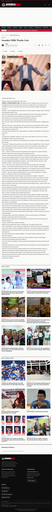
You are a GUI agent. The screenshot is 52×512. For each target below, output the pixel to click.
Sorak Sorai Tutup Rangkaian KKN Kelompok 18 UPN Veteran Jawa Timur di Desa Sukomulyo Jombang (38, 385)
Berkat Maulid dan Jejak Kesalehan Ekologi (37, 411)
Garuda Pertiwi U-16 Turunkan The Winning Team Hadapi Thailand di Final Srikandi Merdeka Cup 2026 (13, 440)
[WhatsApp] (39, 45)
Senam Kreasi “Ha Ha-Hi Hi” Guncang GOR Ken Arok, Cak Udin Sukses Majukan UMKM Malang (38, 349)
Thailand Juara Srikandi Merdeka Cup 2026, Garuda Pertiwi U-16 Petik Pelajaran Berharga (13, 384)
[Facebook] (42, 45)
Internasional (37, 27)
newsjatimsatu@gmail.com (32, 471)
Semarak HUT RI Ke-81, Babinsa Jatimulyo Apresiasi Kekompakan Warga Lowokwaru (37, 439)
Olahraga (4, 381)
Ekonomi (31, 27)
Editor (6, 43)
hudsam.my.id (34, 509)
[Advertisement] (26, 17)
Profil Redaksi (31, 480)
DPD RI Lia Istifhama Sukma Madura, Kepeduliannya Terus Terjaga (10, 412)
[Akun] (49, 5)
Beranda (4, 27)
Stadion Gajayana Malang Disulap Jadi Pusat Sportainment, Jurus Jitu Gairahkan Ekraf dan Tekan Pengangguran (13, 350)
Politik (25, 27)
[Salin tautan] (49, 45)
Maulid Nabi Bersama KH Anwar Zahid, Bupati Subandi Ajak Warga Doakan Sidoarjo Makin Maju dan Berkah (13, 293)
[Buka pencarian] (45, 5)
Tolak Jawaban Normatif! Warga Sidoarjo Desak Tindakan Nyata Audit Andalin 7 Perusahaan (38, 292)
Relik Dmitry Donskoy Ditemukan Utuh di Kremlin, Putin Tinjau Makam (22, 30)
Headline (9, 27)
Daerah (20, 27)
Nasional (15, 27)
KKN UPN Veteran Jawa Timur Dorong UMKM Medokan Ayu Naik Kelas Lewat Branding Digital (13, 320)
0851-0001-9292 (30, 477)
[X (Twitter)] (45, 45)
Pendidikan (45, 27)
